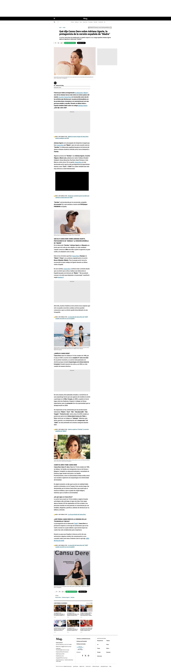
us (97, 644)
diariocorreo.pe (95, 666)
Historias (99, 656)
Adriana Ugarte (65, 597)
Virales (99, 652)
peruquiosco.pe (104, 666)
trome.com (88, 666)
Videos (108, 640)
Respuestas (100, 640)
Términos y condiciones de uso (83, 638)
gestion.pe (75, 666)
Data (107, 644)
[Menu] (55, 18)
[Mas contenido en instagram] (88, 655)
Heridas (72, 597)
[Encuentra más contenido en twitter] (58, 43)
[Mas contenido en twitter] (85, 655)
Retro (107, 648)
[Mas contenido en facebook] (82, 655)
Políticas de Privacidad (82, 641)
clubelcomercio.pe (67, 666)
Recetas (108, 652)
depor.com (82, 666)
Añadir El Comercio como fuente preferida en (100, 27)
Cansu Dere (58, 597)
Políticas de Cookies (81, 643)
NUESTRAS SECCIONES (101, 638)
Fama (98, 648)
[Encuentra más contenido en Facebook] (55, 43)
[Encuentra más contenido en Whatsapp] (61, 43)
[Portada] (59, 641)
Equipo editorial (59, 642)
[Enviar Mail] (55, 85)
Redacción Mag (60, 85)
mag (110, 666)
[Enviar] (54, 22)
